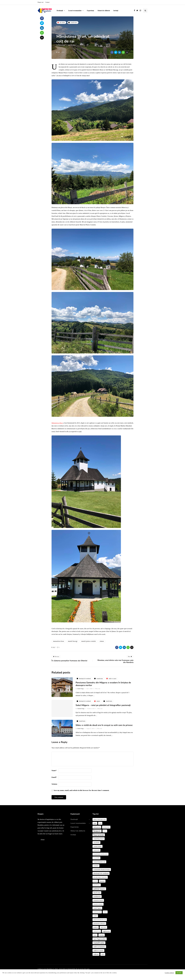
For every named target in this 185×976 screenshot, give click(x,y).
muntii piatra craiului (88, 641)
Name (54, 770)
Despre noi (40, 2)
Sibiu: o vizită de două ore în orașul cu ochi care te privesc (104, 725)
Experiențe (90, 10)
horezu (102, 881)
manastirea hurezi (98, 900)
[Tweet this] (115, 52)
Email (54, 777)
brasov (97, 831)
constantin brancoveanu (101, 869)
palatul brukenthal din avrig (99, 919)
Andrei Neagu (80, 688)
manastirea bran (58, 641)
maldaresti (97, 896)
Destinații (60, 10)
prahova (95, 927)
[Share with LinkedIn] (119, 52)
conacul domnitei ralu (99, 862)
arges (94, 823)
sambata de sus (96, 931)
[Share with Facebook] (112, 52)
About (42, 839)
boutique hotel (106, 827)
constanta (95, 865)
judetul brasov (96, 884)
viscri (102, 954)
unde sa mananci (99, 947)
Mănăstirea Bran (57, 423)
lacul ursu (96, 893)
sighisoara (106, 931)
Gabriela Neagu (61, 45)
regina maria (103, 927)
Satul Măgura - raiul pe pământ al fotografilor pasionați (103, 705)
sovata (101, 935)
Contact (47, 2)
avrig (100, 823)
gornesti (95, 881)
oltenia (105, 911)
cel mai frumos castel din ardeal (100, 854)
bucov (104, 830)
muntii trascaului (97, 911)
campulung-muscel (98, 838)
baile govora (96, 827)
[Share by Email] (127, 52)
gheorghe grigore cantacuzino (100, 877)
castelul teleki (96, 850)
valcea (95, 954)
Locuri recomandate (75, 10)
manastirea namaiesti (98, 904)
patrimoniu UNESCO (99, 923)
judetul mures (99, 889)
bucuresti (98, 834)
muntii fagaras (97, 908)
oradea (95, 916)
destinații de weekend (101, 873)
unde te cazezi (98, 950)
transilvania (98, 943)
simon (102, 641)
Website (54, 784)
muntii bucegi (72, 641)
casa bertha (96, 842)
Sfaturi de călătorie (104, 10)
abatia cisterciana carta (99, 819)
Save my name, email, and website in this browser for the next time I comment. (81, 790)
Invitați (115, 10)
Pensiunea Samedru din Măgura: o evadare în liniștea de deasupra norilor (103, 684)
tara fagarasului (99, 939)
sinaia (95, 935)
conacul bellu (96, 857)
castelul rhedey (97, 846)
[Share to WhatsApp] (123, 52)
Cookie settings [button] (169, 972)
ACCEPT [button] (179, 972)
